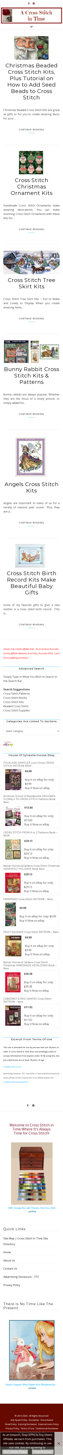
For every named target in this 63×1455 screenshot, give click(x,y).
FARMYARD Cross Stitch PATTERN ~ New (28, 899)
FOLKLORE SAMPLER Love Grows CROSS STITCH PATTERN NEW (28, 764)
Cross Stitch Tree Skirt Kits (31, 283)
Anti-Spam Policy (19, 1419)
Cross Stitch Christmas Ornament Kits (32, 186)
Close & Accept (43, 1452)
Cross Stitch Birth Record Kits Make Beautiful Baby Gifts (31, 583)
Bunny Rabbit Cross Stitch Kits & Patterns (31, 375)
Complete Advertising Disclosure (15, 1082)
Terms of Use (27, 1428)
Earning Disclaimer (27, 1424)
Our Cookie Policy (15, 1452)
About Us (9, 1260)
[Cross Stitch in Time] (31, 15)
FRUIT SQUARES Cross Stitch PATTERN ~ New (31, 932)
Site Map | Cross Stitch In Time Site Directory (25, 1241)
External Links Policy (48, 1424)
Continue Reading (31, 129)
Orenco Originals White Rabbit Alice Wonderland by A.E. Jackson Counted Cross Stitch (32, 1384)
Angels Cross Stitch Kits (32, 487)
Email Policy (11, 1424)
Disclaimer (34, 1419)
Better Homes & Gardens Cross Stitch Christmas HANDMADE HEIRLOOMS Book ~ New (30, 965)
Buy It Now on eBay (37, 788)
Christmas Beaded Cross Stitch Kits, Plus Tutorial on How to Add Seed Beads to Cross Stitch (31, 81)
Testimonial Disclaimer (47, 1428)
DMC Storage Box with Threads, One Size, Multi (31, 1208)
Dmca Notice (47, 1419)
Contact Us (10, 1268)
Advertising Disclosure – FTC (21, 1277)
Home (7, 1252)
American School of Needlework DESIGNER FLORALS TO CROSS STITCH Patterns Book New (29, 799)
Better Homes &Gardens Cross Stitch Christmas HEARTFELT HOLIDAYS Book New (31, 867)
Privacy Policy (11, 1285)
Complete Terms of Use (12, 1067)
